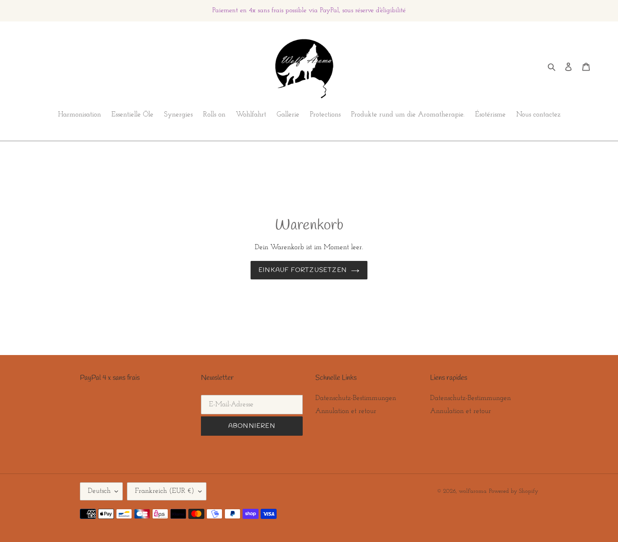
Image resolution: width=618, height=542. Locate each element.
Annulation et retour (345, 411)
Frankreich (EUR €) (164, 491)
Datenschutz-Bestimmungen (355, 398)
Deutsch (99, 491)
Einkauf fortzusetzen (303, 270)
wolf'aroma (473, 491)
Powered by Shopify (513, 491)
